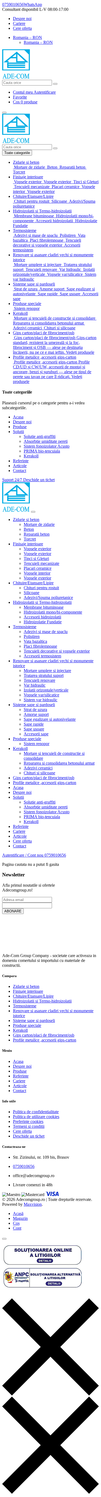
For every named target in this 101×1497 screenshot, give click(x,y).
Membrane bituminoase (44, 607)
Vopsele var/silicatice (41, 695)
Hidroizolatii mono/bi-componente (53, 612)
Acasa (18, 417)
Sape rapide (34, 724)
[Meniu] (4, 112)
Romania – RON (27, 37)
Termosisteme (24, 626)
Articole (20, 465)
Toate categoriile (17, 153)
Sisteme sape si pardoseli (34, 704)
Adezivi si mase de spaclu (46, 631)
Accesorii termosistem (42, 656)
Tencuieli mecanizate (41, 563)
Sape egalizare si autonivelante (50, 719)
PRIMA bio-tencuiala (42, 451)
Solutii (18, 431)
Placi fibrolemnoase (40, 646)
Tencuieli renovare (39, 680)
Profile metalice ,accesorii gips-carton (44, 782)
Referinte (21, 460)
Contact (19, 470)
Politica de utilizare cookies (36, 1116)
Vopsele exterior (37, 548)
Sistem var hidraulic (40, 699)
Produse (20, 426)
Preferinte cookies (28, 1121)
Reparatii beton (37, 534)
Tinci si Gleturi (36, 558)
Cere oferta (22, 28)
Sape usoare (34, 729)
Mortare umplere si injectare (47, 670)
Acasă (18, 1213)
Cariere (19, 23)
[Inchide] (33, 512)
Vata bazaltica (35, 641)
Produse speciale (27, 738)
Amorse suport (36, 714)
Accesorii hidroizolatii (42, 617)
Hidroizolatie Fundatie (43, 622)
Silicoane (31, 592)
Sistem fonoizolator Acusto (46, 446)
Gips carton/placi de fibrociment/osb (43, 777)
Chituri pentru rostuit (41, 587)
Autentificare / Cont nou (23, 855)
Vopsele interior (37, 573)
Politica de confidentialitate (36, 1111)
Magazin (20, 1218)
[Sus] (4, 1239)
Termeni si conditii (28, 1126)
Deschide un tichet (28, 1136)
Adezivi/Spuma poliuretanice (48, 597)
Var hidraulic (35, 685)
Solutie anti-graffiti (39, 436)
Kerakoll (31, 456)
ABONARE (13, 911)
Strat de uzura (35, 709)
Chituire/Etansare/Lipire (33, 583)
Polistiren (32, 636)
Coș (16, 1223)
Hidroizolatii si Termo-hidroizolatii (42, 602)
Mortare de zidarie (39, 524)
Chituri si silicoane (39, 773)
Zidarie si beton (26, 519)
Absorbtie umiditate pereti (46, 441)
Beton (29, 529)
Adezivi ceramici (38, 768)
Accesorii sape (36, 734)
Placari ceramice (37, 568)
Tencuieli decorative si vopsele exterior (57, 651)
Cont (17, 1228)
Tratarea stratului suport (44, 675)
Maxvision (33, 1204)
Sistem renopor (36, 743)
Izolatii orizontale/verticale (46, 690)
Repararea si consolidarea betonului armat (59, 763)
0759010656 (55, 855)
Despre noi (22, 18)
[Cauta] (55, 84)
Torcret (30, 539)
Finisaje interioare (28, 544)
